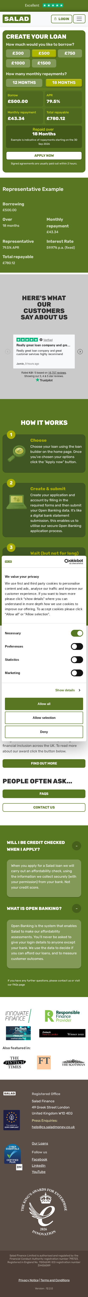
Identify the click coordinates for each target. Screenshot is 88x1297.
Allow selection (44, 717)
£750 (70, 53)
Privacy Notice (29, 1280)
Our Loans (40, 1143)
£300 (18, 53)
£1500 (44, 63)
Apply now (44, 156)
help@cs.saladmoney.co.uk (53, 1127)
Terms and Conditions (55, 1280)
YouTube (38, 1172)
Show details (65, 690)
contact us (64, 980)
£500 (44, 53)
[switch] (77, 646)
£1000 (18, 63)
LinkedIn (38, 1166)
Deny (44, 732)
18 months (64, 82)
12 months (24, 82)
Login (63, 19)
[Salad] (9, 1096)
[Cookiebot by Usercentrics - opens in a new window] (64, 561)
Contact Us (44, 807)
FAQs (44, 794)
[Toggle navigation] (79, 18)
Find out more (58, 763)
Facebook (39, 1159)
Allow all (44, 704)
